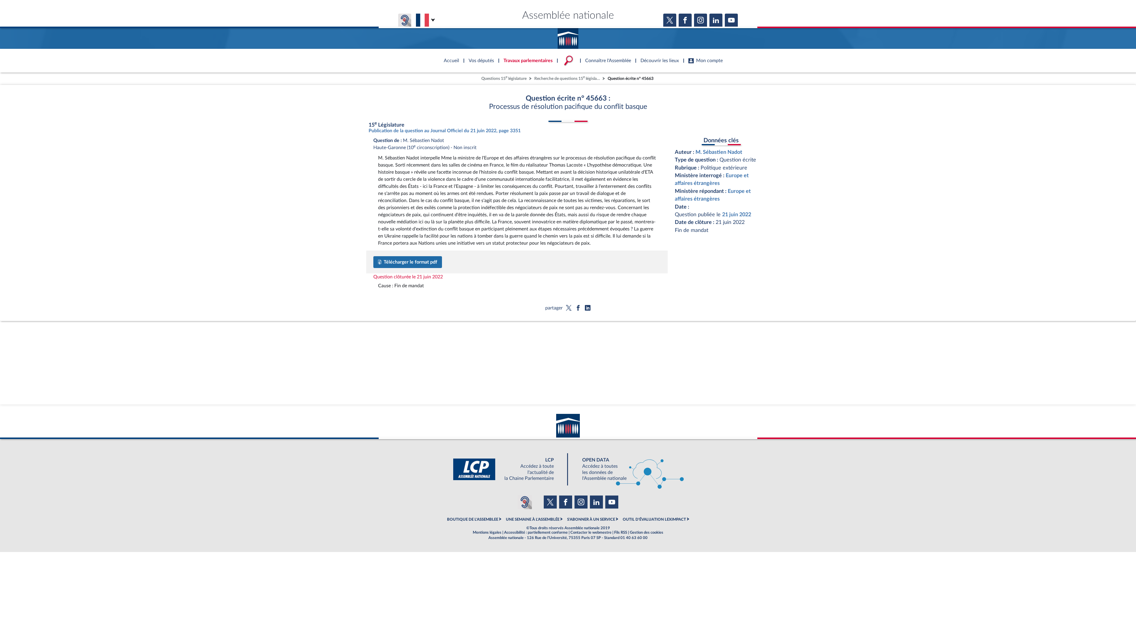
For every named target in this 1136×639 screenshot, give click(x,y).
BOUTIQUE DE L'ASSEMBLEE (472, 519)
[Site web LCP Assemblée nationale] (508, 469)
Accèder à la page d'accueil (568, 36)
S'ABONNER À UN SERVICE (591, 519)
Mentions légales (487, 532)
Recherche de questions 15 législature (567, 78)
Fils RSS (620, 532)
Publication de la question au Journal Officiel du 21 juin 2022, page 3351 (445, 130)
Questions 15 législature (504, 78)
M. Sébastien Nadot (719, 152)
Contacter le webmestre (590, 532)
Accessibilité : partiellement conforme (536, 532)
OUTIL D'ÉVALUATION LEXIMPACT (654, 519)
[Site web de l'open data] (628, 469)
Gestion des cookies (646, 532)
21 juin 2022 (736, 214)
